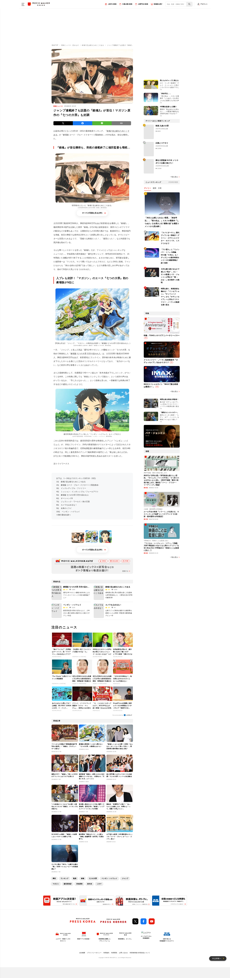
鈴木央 (89, 884)
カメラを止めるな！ (113, 605)
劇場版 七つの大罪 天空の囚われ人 (85, 354)
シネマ (99, 884)
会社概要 (82, 953)
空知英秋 (79, 884)
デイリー (147, 188)
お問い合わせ (123, 953)
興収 (54, 878)
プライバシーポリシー (94, 953)
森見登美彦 (68, 884)
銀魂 (82, 878)
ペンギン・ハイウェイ (72, 605)
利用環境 (114, 953)
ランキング (64, 878)
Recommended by (118, 715)
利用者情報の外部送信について (140, 953)
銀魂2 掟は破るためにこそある (117, 587)
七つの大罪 (93, 878)
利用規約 (106, 953)
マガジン (56, 884)
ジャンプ (125, 878)
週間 (154, 188)
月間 (159, 188)
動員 (74, 878)
